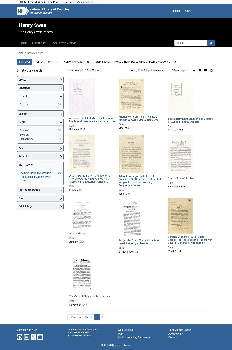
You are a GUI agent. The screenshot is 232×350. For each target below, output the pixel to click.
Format (22, 96)
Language (24, 87)
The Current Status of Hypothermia (89, 296)
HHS (117, 345)
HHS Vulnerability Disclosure (134, 337)
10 (178, 70)
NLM (103, 345)
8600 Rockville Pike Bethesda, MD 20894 (79, 334)
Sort (147, 70)
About (188, 10)
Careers (172, 337)
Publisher (23, 148)
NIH (110, 345)
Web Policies (125, 329)
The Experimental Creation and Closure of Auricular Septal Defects (190, 120)
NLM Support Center (179, 329)
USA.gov (126, 345)
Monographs (26, 138)
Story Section (26, 164)
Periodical (24, 156)
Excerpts (24, 134)
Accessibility (175, 333)
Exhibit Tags (25, 206)
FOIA (120, 333)
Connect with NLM (27, 329)
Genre (21, 122)
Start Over (24, 61)
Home (23, 43)
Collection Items (64, 43)
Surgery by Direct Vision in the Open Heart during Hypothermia (139, 242)
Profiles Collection (29, 189)
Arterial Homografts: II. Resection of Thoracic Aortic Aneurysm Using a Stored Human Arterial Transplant (90, 178)
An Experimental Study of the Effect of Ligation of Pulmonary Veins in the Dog (92, 120)
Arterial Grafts (77, 233)
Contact (176, 10)
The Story (39, 43)
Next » (100, 70)
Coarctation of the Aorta (182, 178)
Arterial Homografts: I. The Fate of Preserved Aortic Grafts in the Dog (138, 118)
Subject (22, 113)
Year (21, 198)
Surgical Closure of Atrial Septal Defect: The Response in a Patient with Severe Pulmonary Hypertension (190, 239)
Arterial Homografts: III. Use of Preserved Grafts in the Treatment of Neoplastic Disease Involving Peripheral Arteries (140, 181)
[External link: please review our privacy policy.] (19, 336)
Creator (22, 79)
